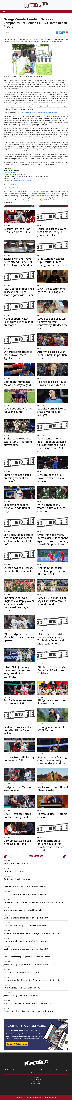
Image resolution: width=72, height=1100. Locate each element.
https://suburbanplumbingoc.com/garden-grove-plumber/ (39, 113)
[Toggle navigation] (4, 11)
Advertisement (36, 1079)
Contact (36, 1077)
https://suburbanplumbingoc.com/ (21, 181)
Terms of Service (36, 1083)
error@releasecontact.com (37, 196)
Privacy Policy (36, 1081)
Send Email (11, 172)
